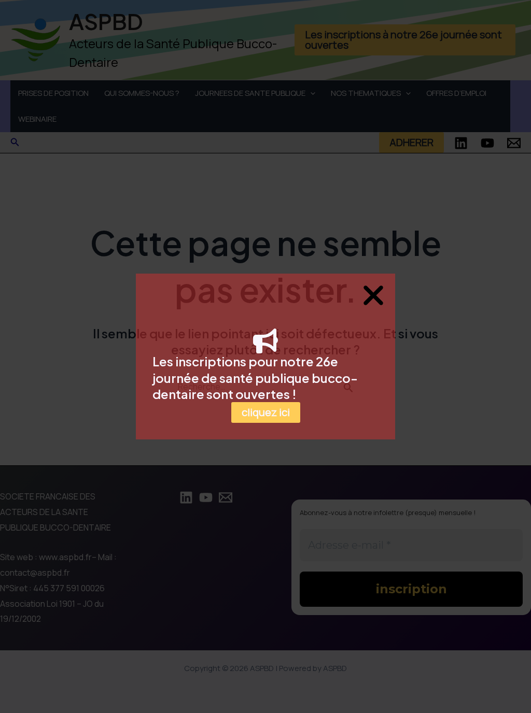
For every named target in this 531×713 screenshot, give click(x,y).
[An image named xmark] (373, 295)
